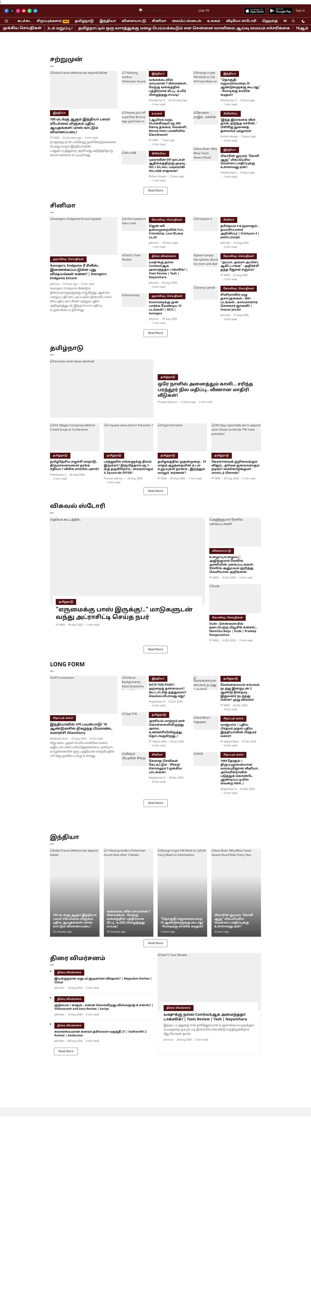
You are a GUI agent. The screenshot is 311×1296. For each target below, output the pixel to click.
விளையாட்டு (134, 21)
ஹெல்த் (270, 21)
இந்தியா (108, 21)
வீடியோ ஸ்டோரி (241, 21)
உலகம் (213, 21)
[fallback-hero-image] (84, 90)
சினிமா (159, 21)
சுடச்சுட (24, 21)
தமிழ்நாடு (84, 21)
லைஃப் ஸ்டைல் (186, 21)
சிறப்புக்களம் (49, 21)
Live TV (204, 11)
